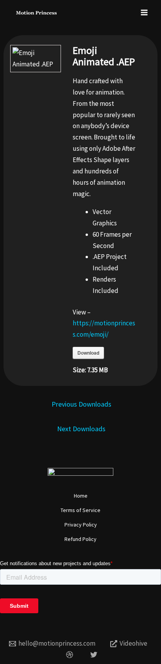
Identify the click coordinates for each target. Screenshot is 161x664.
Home (81, 495)
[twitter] (95, 654)
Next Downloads (81, 428)
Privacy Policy (80, 524)
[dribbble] (70, 654)
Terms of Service (80, 510)
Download (88, 352)
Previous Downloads (81, 404)
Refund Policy (80, 539)
